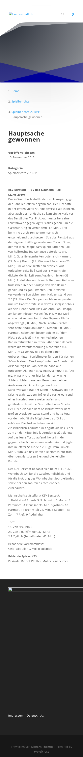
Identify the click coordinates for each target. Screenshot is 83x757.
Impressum (16, 715)
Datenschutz (35, 715)
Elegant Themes (42, 747)
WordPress (41, 751)
